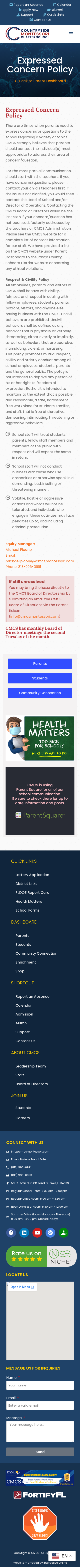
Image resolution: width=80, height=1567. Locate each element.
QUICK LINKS (24, 861)
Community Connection (36, 953)
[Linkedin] (24, 1233)
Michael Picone (19, 549)
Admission (24, 1014)
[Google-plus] (50, 1233)
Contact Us (25, 1040)
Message (14, 1417)
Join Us (19, 1096)
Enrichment (26, 962)
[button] (70, 33)
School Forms (27, 910)
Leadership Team (31, 1066)
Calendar (24, 1005)
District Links (26, 883)
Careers (23, 1118)
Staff (20, 1075)
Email (11, 1397)
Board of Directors (32, 1084)
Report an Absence (33, 996)
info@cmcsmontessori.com (34, 616)
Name (12, 1377)
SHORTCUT (22, 983)
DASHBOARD (24, 922)
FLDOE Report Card (32, 892)
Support (23, 1032)
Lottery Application (32, 874)
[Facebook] (11, 1233)
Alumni (21, 1023)
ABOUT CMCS (25, 1052)
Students (23, 944)
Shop (20, 971)
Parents (22, 935)
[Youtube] (37, 1233)
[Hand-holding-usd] (63, 1233)
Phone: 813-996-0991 (23, 566)
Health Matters (29, 901)
